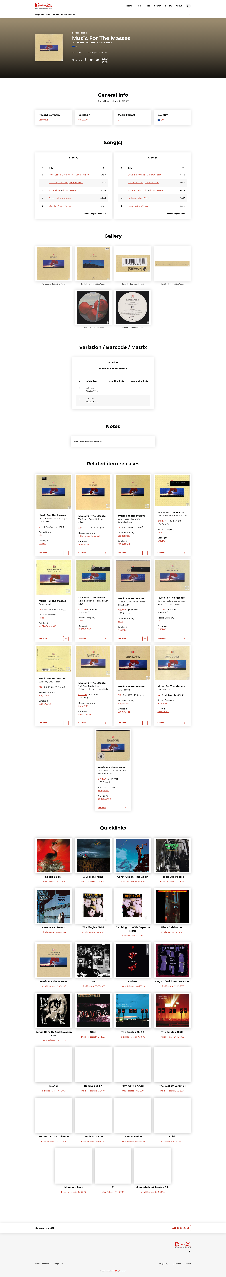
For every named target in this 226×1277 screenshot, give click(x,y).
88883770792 (84, 714)
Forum (168, 6)
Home (129, 6)
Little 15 (52, 206)
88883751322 (45, 704)
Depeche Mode (79, 33)
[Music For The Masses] (53, 492)
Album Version (82, 175)
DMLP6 (42, 544)
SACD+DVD (162, 521)
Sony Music (44, 120)
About (179, 6)
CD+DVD (82, 609)
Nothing (132, 198)
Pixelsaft (122, 1271)
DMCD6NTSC (84, 629)
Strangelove (54, 190)
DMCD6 (161, 541)
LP (73, 53)
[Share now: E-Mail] (97, 60)
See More (43, 553)
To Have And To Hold (137, 190)
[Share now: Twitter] (91, 60)
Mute (41, 535)
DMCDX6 (122, 630)
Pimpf (130, 206)
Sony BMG (44, 695)
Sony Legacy (124, 536)
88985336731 (84, 120)
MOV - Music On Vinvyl (89, 536)
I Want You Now (135, 183)
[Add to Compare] (66, 553)
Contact (188, 1264)
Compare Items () (44, 1228)
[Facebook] (189, 1251)
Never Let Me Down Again (61, 175)
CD (40, 609)
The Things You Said (58, 183)
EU (76, 46)
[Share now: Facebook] (85, 60)
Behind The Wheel (136, 175)
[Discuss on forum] (105, 61)
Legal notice (176, 1264)
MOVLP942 (83, 544)
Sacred (52, 198)
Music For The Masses (101, 38)
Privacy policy (163, 1264)
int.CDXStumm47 (47, 626)
